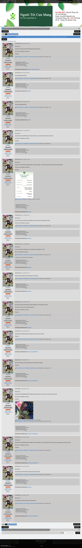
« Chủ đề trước (5, 31)
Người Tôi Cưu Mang (4, 545)
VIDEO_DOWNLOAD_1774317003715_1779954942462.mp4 (26, 78)
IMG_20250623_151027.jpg (20, 419)
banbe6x (8, 58)
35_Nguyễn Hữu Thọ (35, 351)
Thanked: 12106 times (8, 66)
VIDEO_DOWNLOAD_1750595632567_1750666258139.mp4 (26, 421)
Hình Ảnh (4, 39)
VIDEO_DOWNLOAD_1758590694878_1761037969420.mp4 (26, 278)
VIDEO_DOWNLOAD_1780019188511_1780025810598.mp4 (26, 56)
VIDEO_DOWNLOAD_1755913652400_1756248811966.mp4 (26, 339)
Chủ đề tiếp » (77, 31)
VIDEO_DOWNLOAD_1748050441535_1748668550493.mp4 (26, 450)
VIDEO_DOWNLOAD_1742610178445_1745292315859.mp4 (26, 474)
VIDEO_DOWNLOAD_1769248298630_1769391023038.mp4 (26, 143)
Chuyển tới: (62, 532)
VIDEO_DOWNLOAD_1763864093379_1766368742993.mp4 (26, 225)
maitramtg (29, 211)
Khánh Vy (38, 69)
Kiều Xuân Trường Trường (32, 69)
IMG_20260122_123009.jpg (20, 199)
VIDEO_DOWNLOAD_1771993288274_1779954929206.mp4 (26, 107)
